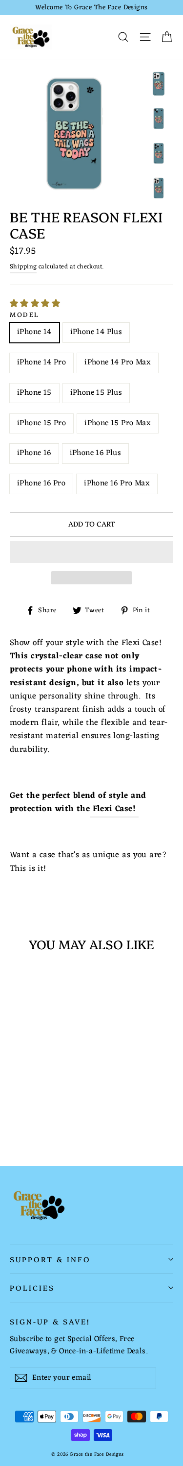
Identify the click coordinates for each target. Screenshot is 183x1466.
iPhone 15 (34, 393)
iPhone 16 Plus (96, 453)
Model (25, 314)
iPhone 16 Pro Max (117, 483)
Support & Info (50, 1259)
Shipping (23, 266)
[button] (36, 304)
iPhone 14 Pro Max (117, 362)
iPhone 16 (34, 453)
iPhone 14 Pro (41, 362)
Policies (32, 1287)
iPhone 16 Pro (41, 483)
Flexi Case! (114, 809)
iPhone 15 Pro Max (117, 423)
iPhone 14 (34, 332)
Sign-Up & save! (50, 1321)
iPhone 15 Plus (96, 393)
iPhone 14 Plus (96, 332)
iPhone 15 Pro (41, 423)
